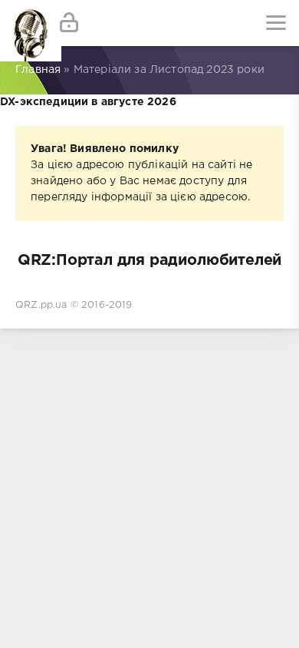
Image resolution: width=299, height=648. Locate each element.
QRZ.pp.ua (41, 305)
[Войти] (69, 23)
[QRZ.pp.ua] (23, 23)
